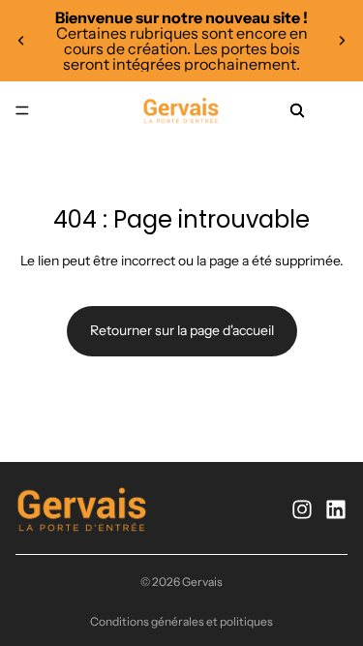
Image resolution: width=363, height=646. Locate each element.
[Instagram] (302, 509)
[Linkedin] (336, 509)
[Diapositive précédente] (21, 40)
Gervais (202, 581)
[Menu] (22, 110)
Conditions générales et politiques (181, 621)
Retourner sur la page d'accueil (182, 330)
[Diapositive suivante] (341, 40)
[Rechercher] (297, 110)
